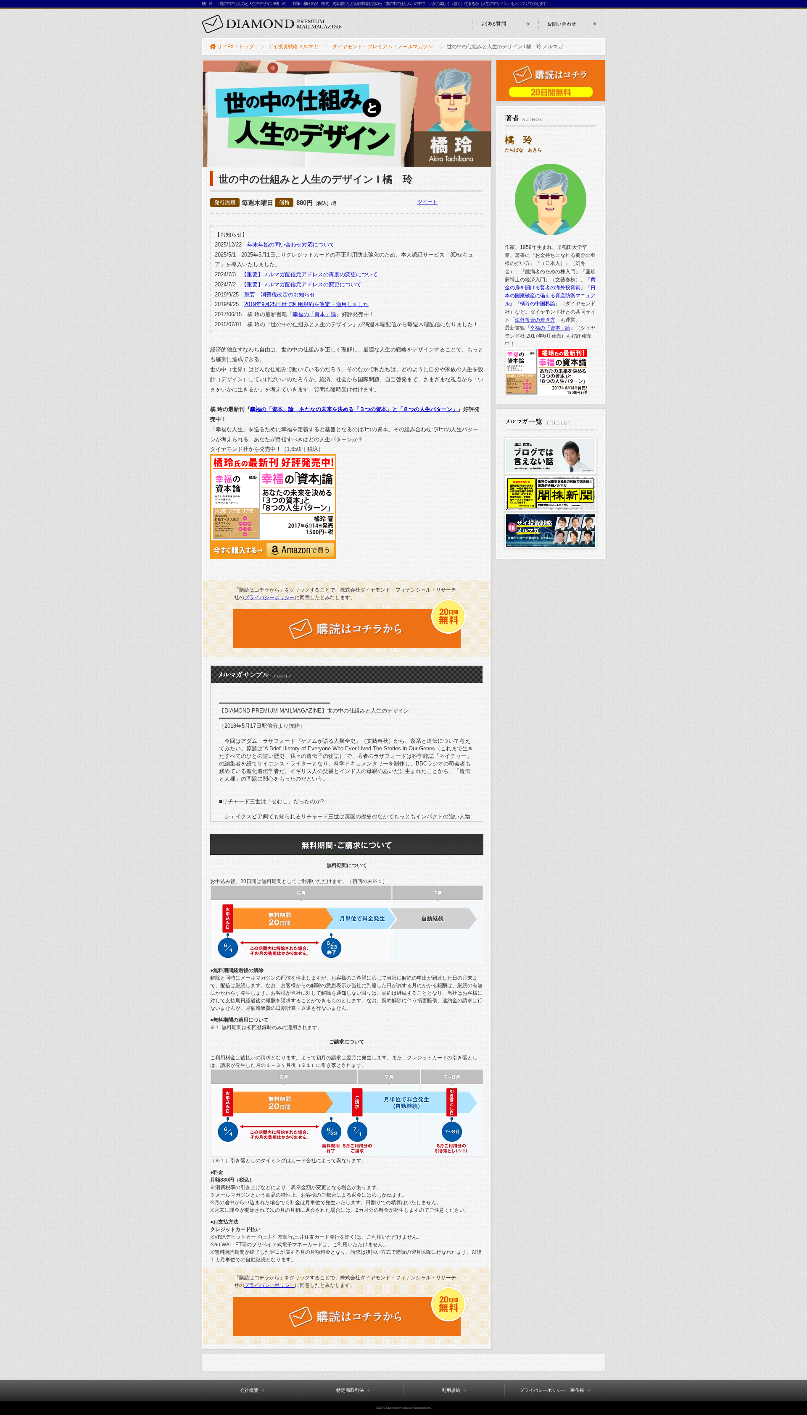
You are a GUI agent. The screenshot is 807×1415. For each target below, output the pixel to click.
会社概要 (249, 1390)
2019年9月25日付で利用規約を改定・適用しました (306, 304)
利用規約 (451, 1390)
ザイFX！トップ (235, 47)
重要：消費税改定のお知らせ (279, 294)
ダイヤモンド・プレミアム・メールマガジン (382, 47)
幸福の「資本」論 (314, 314)
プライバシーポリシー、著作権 (552, 1390)
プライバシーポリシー (269, 597)
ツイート (427, 202)
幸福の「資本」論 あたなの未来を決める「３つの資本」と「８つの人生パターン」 (354, 409)
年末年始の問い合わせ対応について (291, 244)
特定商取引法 (350, 1390)
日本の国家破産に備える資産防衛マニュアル (550, 296)
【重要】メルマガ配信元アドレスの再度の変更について (309, 274)
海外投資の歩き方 (535, 320)
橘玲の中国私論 (537, 304)
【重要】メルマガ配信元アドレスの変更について (301, 284)
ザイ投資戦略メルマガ (293, 47)
